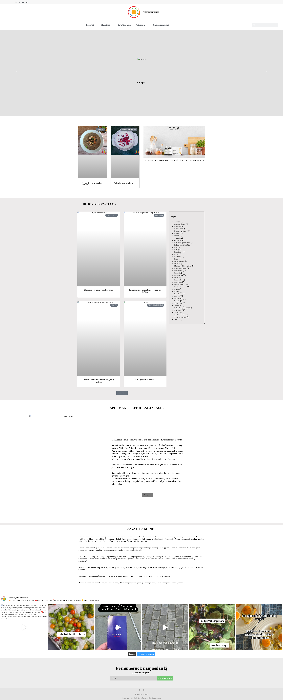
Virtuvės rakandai (180, 317)
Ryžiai (176, 289)
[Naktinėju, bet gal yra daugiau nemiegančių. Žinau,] (24, 627)
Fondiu (176, 236)
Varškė (176, 312)
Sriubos (177, 296)
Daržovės (177, 229)
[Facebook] (15, 2)
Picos (176, 277)
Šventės (177, 301)
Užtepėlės (177, 310)
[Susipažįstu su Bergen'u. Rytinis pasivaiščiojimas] (165, 627)
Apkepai (177, 222)
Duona (176, 233)
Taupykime (178, 303)
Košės (176, 254)
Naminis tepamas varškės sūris (99, 290)
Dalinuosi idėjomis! (141, 673)
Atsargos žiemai (179, 224)
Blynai (176, 226)
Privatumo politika (141, 694)
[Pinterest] (23, 2)
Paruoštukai (178, 270)
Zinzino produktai (161, 25)
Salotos (176, 291)
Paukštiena (178, 275)
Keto (176, 250)
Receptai (90, 25)
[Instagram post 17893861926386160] (259, 627)
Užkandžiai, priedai (181, 308)
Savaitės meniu (124, 25)
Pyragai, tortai (179, 284)
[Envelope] (26, 2)
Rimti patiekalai (179, 287)
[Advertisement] (187, 340)
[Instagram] (19, 2)
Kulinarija (177, 257)
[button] (16, 71)
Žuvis (176, 319)
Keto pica (141, 82)
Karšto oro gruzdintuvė (182, 243)
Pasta (176, 273)
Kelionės (177, 247)
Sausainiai (177, 294)
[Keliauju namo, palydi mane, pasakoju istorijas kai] (118, 627)
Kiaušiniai (177, 252)
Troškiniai (177, 305)
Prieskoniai (178, 280)
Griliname (177, 240)
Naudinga (105, 25)
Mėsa (176, 264)
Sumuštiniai (178, 298)
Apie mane (140, 25)
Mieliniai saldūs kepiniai (182, 266)
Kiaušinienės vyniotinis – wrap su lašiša (145, 291)
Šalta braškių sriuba (123, 183)
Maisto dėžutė (179, 261)
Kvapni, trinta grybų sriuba (92, 184)
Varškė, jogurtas (179, 315)
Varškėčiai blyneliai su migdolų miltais (99, 380)
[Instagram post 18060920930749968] (212, 627)
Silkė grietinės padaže (145, 379)
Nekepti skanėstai (180, 268)
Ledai (176, 259)
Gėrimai (177, 238)
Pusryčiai (177, 282)
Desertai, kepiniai (180, 231)
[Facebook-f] (139, 690)
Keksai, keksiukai (180, 245)
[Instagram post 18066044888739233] (71, 627)
